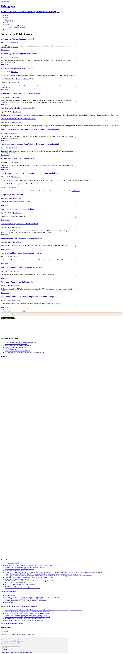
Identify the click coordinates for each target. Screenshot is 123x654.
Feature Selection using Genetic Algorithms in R (19, 184)
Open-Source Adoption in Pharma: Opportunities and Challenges (24, 620)
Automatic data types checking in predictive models (21, 93)
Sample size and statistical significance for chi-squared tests (22, 588)
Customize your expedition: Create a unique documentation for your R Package (29, 577)
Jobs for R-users (11, 592)
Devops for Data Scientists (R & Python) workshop (20, 584)
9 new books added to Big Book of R (16, 344)
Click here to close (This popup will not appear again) (17, 652)
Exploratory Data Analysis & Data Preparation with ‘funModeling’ (27, 297)
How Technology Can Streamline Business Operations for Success (25, 618)
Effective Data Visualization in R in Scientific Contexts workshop (24, 352)
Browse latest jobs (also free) (17, 27)
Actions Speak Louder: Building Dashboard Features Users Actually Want (27, 617)
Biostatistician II (9, 602)
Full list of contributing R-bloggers (12, 623)
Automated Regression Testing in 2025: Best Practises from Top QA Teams (27, 613)
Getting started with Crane (13, 586)
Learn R (7, 22)
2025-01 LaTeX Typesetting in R (15, 582)
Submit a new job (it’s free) (16, 26)
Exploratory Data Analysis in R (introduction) (19, 282)
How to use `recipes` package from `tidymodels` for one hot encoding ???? (30, 129)
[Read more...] (5, 50)
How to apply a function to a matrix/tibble (17, 209)
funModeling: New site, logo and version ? (17, 39)
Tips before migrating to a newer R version (17, 68)
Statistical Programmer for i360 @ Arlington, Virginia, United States (25, 600)
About (6, 17)
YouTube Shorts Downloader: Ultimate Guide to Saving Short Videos (26, 615)
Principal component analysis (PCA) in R (17, 351)
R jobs (7, 24)
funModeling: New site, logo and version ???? (19, 54)
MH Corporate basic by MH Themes (24, 634)
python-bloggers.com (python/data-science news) (21, 606)
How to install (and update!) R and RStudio (18, 345)
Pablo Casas (14, 42)
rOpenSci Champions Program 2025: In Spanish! (19, 569)
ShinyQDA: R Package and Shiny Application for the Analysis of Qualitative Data (30, 581)
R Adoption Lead (10, 595)
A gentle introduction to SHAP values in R (17, 159)
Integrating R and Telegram (12, 195)
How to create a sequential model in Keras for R (19, 224)
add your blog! (9, 21)
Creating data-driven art (12, 563)
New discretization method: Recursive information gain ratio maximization (30, 173)
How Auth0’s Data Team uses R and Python (18, 79)
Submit (5, 649)
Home (6, 15)
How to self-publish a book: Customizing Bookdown (21, 253)
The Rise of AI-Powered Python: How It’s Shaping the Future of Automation (28, 611)
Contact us (8, 29)
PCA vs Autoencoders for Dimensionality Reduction (20, 342)
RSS (6, 19)
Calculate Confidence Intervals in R (15, 347)
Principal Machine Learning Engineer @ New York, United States (25, 599)
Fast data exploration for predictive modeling (18, 108)
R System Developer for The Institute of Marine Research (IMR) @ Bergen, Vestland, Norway (33, 597)
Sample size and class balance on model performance (21, 238)
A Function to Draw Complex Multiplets (17, 579)
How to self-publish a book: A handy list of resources (21, 267)
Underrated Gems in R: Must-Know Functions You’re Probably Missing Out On (29, 565)
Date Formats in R (10, 349)
